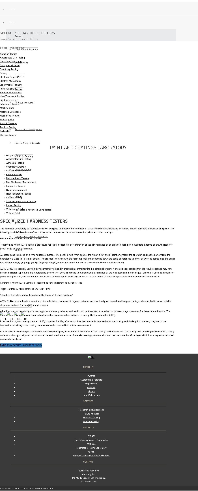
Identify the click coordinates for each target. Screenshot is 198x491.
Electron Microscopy (10, 81)
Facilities (91, 387)
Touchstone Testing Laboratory (31, 236)
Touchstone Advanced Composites (33, 209)
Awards (19, 36)
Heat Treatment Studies (12, 96)
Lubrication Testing (9, 104)
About (12, 22)
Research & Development (28, 129)
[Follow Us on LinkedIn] (174, 488)
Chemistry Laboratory (11, 61)
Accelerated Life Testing (12, 57)
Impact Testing (13, 205)
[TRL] (14, 319)
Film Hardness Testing (17, 178)
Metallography (7, 119)
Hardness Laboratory (11, 92)
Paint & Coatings (8, 123)
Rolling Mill (5, 131)
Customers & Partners (26, 49)
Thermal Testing (8, 135)
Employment (91, 383)
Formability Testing (15, 186)
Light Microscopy (8, 100)
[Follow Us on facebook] (175, 488)
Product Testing (8, 127)
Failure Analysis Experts (27, 142)
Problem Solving (91, 421)
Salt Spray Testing (9, 69)
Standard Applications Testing (21, 201)
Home (12, 9)
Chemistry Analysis (16, 166)
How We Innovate (24, 102)
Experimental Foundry (11, 84)
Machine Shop (7, 108)
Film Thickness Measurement (21, 182)
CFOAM (91, 436)
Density (3, 73)
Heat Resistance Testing (18, 193)
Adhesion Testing (15, 162)
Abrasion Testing (8, 54)
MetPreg (19, 223)
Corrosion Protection (17, 170)
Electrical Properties (10, 77)
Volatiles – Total (14, 209)
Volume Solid (13, 213)
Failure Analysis (8, 88)
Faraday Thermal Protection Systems (91, 455)
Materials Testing (24, 156)
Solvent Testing (14, 197)
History (18, 89)
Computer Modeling (10, 65)
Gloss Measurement (16, 190)
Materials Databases (10, 111)
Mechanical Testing (9, 115)
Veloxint (91, 452)
